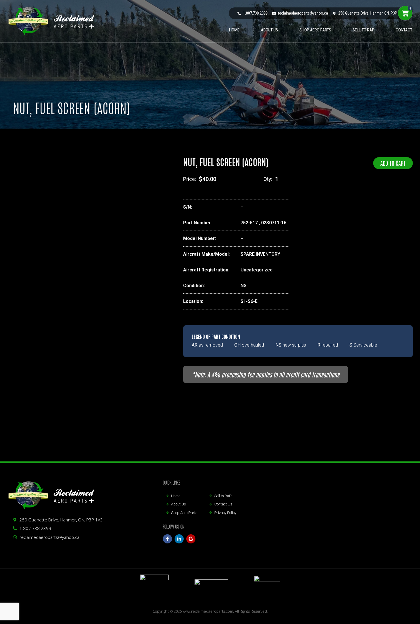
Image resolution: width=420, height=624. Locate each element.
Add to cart (393, 163)
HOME (234, 30)
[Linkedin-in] (179, 538)
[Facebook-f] (167, 538)
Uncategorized (257, 270)
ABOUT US (269, 30)
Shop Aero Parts (315, 30)
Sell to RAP (363, 30)
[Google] (190, 538)
